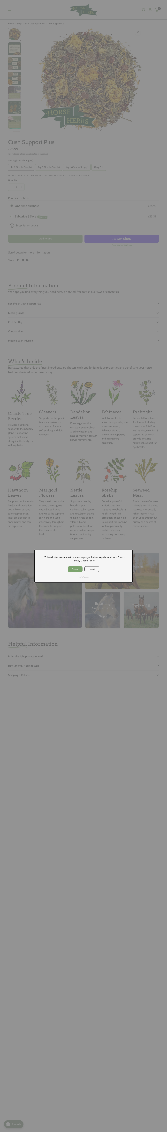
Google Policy (88, 560)
